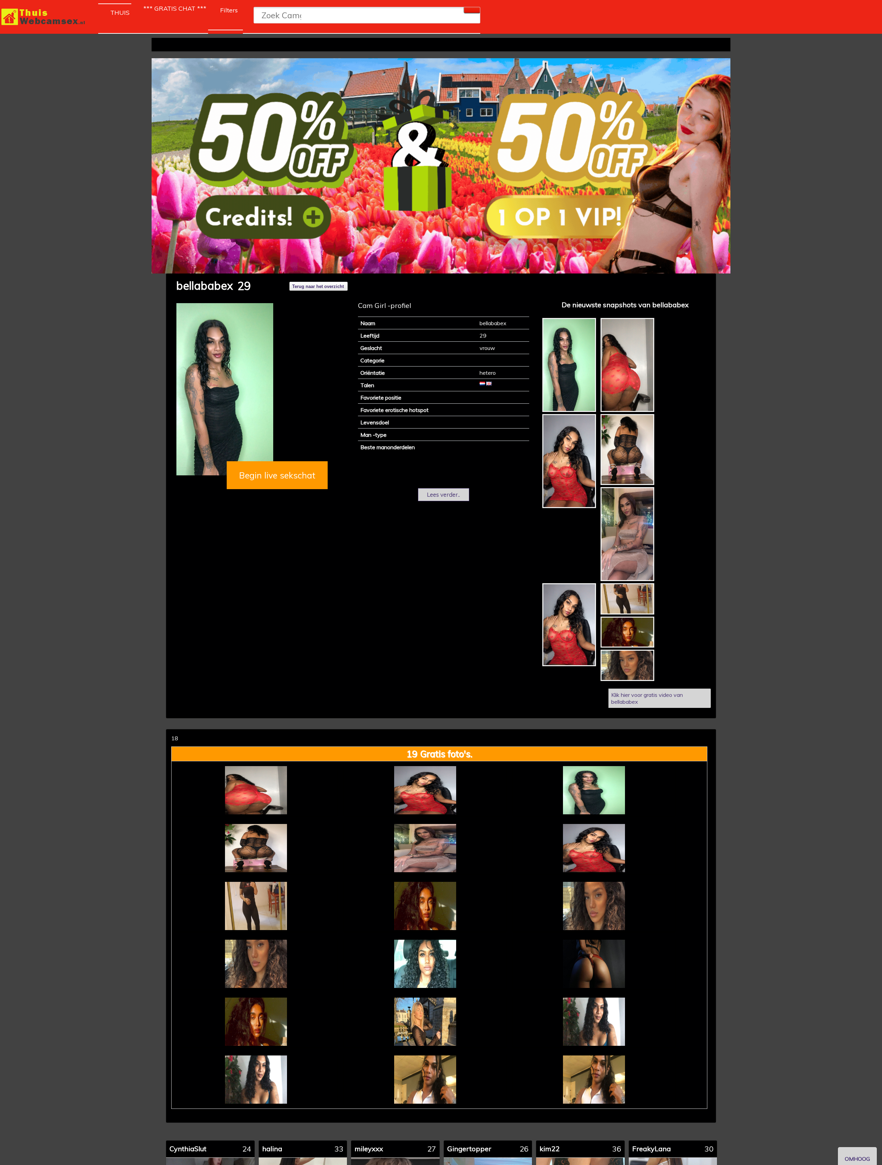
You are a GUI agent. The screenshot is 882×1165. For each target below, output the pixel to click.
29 (243, 285)
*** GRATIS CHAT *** (174, 8)
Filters (229, 10)
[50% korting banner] (441, 166)
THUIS (120, 13)
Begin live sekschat (277, 475)
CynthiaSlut (188, 1148)
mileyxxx (369, 1148)
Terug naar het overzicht (318, 286)
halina (272, 1148)
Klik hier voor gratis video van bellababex (647, 698)
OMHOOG (857, 1158)
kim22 (550, 1148)
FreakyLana (651, 1148)
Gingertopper (469, 1148)
